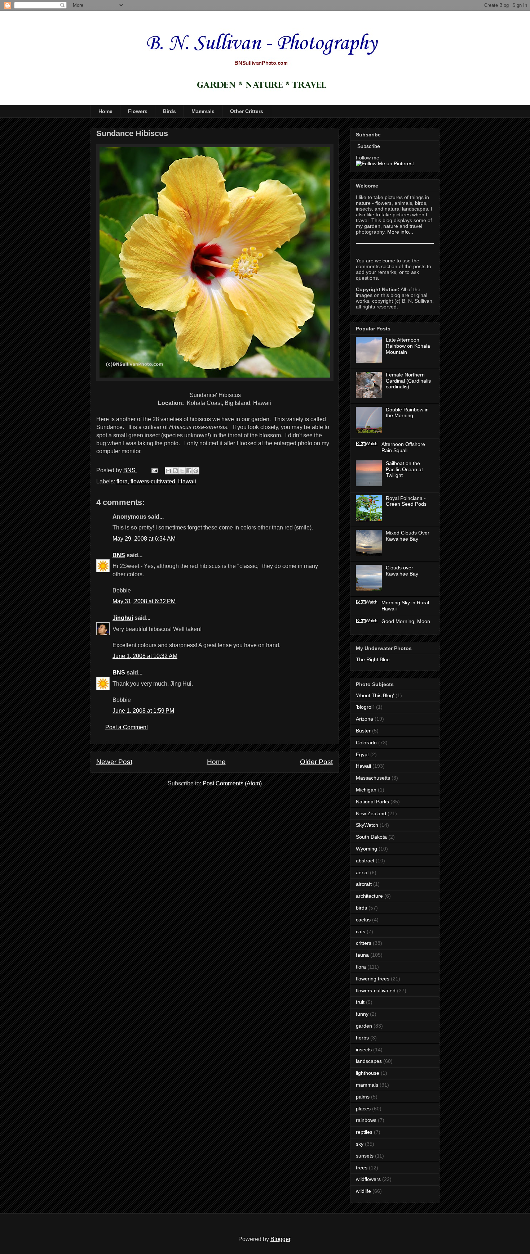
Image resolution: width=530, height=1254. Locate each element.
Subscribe (368, 146)
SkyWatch (367, 825)
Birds (169, 111)
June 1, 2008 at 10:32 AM (144, 656)
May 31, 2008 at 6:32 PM (144, 601)
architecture (369, 896)
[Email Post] (154, 470)
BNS (118, 555)
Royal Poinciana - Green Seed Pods (406, 501)
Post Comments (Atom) (232, 783)
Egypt (362, 754)
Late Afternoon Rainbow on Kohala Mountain (408, 346)
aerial (362, 872)
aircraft (364, 884)
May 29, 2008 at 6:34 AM (144, 539)
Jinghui (122, 618)
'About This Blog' (375, 695)
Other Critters (246, 111)
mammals (367, 1085)
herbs (362, 1038)
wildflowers (368, 1179)
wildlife (363, 1191)
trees (361, 1167)
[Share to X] (182, 470)
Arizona (364, 719)
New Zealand (371, 813)
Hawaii (187, 481)
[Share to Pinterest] (195, 470)
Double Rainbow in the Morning (407, 413)
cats (360, 931)
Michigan (366, 790)
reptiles (364, 1132)
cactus (363, 920)
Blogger (280, 1239)
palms (363, 1097)
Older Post (316, 762)
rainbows (366, 1120)
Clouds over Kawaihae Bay (402, 571)
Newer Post (114, 762)
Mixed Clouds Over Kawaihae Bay (407, 536)
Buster (363, 731)
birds (361, 908)
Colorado (366, 742)
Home (105, 111)
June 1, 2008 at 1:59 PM (143, 711)
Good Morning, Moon (405, 621)
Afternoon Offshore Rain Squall (403, 447)
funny (362, 1014)
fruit (360, 1002)
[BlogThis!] (175, 470)
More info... (400, 232)
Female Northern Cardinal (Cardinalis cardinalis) (408, 381)
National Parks (372, 801)
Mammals (203, 111)
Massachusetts (373, 778)
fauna (362, 955)
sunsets (365, 1156)
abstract (365, 860)
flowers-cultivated (153, 481)
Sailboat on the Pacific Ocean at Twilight (404, 469)
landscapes (369, 1061)
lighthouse (367, 1073)
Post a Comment (126, 727)
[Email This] (168, 470)
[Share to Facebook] (189, 470)
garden (364, 1026)
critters (363, 943)
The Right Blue (373, 659)
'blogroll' (365, 707)
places (363, 1108)
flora (122, 481)
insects (364, 1049)
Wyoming (366, 849)
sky (359, 1144)
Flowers (137, 111)
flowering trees (372, 979)
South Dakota (371, 837)
